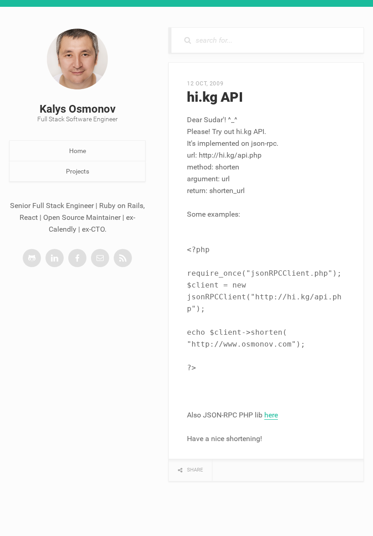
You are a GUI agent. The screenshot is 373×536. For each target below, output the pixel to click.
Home (77, 150)
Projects (77, 171)
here (271, 415)
